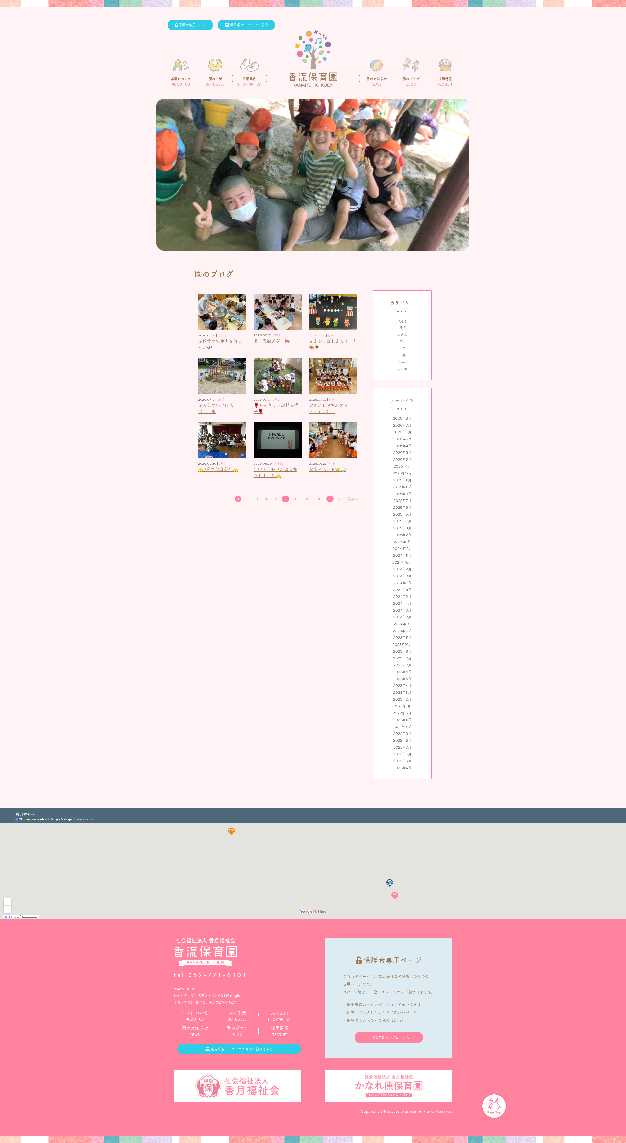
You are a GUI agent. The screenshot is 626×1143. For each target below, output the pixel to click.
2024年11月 (402, 555)
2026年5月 (402, 439)
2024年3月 (402, 610)
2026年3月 (402, 452)
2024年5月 (402, 596)
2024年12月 (402, 548)
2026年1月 (402, 466)
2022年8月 (402, 740)
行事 (402, 362)
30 (319, 499)
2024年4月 (402, 603)
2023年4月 (402, 685)
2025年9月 (402, 494)
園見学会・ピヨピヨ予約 (249, 25)
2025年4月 (402, 521)
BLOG (237, 1031)
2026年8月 (402, 418)
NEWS (195, 1031)
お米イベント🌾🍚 (327, 469)
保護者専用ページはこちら (388, 1037)
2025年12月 (402, 473)
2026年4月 (402, 446)
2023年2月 (402, 699)
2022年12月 (402, 713)
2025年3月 (402, 528)
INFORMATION (279, 1016)
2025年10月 (402, 487)
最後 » (352, 499)
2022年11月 (402, 720)
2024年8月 (402, 576)
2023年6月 (402, 672)
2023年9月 (402, 651)
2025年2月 (402, 535)
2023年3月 (402, 692)
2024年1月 (402, 624)
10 (296, 499)
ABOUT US (195, 1016)
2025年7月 (402, 500)
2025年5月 (402, 514)
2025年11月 (402, 480)
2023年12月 (402, 631)
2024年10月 (402, 562)
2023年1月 (402, 706)
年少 (402, 341)
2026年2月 (402, 459)
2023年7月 (402, 665)
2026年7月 (402, 425)
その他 (402, 369)
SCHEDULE (237, 1016)
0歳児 (402, 321)
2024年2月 (402, 617)
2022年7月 (402, 747)
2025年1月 (402, 542)
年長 (402, 355)
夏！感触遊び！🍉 (272, 341)
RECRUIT (279, 1031)
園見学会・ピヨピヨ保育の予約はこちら (242, 1049)
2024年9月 (402, 569)
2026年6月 (402, 432)
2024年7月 (402, 583)
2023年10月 (402, 644)
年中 (402, 348)
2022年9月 (402, 733)
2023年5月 (402, 679)
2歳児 (402, 335)
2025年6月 (402, 507)
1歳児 (402, 328)
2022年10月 (402, 727)
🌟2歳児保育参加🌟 (218, 469)
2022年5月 (402, 761)
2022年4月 (402, 768)
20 (307, 499)
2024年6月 (402, 590)
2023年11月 (402, 637)
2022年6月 (402, 754)
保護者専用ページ (192, 25)
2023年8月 (402, 658)
